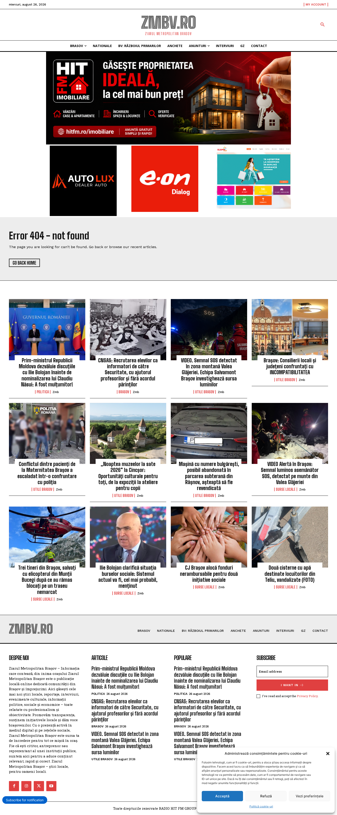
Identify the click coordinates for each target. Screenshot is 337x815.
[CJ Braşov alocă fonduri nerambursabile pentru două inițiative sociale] (209, 537)
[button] (328, 753)
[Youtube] (51, 786)
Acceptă (222, 796)
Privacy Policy (307, 696)
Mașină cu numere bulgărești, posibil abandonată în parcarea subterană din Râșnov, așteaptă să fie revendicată (209, 476)
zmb (55, 392)
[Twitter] (39, 786)
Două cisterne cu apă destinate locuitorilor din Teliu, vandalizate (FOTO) (290, 574)
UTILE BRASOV (204, 392)
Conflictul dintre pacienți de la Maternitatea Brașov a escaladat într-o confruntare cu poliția (47, 473)
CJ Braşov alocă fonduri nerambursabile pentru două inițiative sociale (209, 574)
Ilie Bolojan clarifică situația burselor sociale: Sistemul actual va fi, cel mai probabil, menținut (127, 577)
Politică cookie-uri (261, 806)
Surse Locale (286, 489)
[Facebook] (14, 786)
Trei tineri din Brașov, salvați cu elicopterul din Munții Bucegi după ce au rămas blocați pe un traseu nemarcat (47, 580)
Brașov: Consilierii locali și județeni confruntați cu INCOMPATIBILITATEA (290, 366)
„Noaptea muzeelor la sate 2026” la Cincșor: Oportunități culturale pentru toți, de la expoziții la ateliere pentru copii (128, 476)
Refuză (266, 796)
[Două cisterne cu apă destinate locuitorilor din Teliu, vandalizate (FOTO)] (290, 537)
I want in (289, 685)
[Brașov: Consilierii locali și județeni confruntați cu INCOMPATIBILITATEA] (290, 329)
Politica (43, 392)
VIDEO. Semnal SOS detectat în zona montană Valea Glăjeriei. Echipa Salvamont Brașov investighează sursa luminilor (209, 372)
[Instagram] (26, 786)
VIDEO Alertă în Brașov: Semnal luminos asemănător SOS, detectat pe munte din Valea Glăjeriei (290, 473)
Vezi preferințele (309, 796)
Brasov (124, 392)
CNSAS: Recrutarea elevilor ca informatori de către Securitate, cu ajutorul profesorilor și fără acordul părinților (128, 372)
